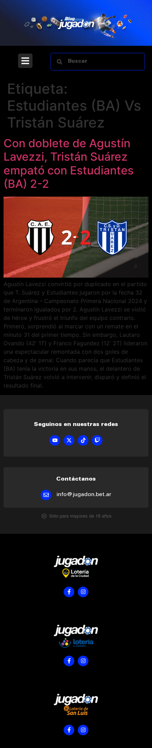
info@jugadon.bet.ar (84, 494)
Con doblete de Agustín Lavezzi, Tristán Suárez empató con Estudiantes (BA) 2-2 (69, 163)
